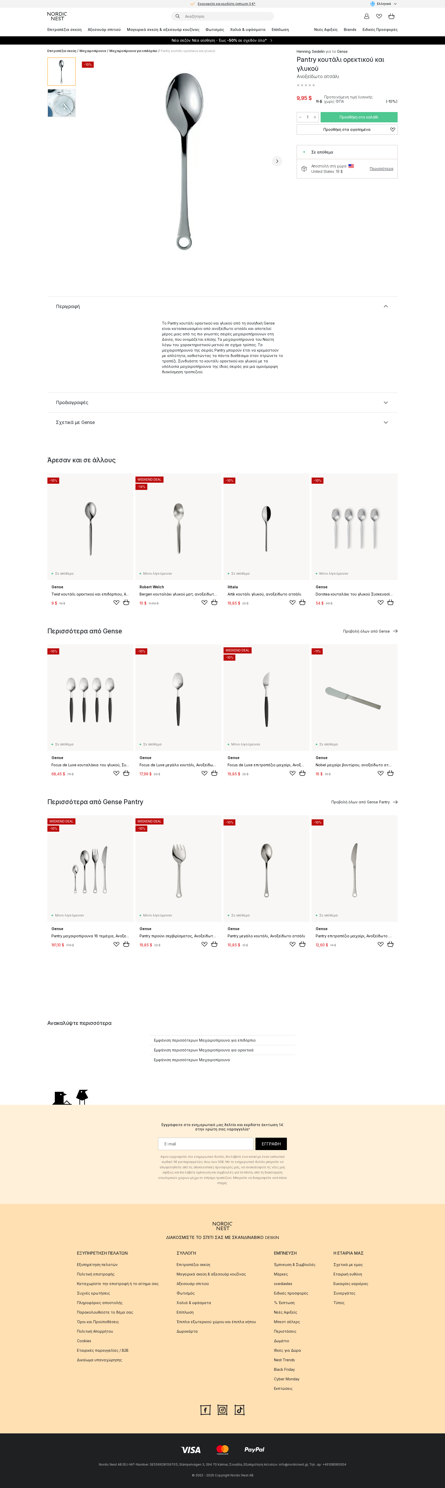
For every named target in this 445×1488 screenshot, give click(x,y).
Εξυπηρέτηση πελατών (97, 1264)
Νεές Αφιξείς (326, 29)
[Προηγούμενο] (93, 161)
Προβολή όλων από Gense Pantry (360, 802)
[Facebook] (205, 1409)
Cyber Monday (286, 1379)
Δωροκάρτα (187, 1331)
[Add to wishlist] (116, 602)
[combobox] (384, 4)
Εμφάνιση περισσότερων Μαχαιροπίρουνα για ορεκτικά (204, 1050)
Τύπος (339, 1302)
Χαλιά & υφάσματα (248, 29)
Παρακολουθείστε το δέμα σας (105, 1312)
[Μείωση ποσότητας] (300, 117)
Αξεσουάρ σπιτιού (104, 29)
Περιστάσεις (285, 1331)
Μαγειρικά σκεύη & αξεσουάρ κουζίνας (163, 29)
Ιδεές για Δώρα (287, 1350)
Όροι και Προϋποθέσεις (98, 1322)
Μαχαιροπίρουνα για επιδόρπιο (133, 51)
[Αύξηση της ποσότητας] (315, 117)
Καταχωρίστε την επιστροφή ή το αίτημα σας (118, 1283)
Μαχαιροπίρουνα (93, 51)
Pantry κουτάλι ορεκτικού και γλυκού (188, 51)
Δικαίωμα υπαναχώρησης (99, 1360)
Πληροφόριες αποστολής (100, 1302)
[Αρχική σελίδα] (57, 16)
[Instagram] (222, 1409)
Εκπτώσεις (283, 1388)
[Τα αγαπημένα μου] (379, 16)
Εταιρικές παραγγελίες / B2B (103, 1350)
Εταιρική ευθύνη (347, 1274)
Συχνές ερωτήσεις (93, 1293)
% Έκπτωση (284, 1302)
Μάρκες (281, 1274)
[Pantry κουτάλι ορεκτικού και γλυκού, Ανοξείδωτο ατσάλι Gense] (185, 160)
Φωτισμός (215, 29)
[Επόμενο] (277, 161)
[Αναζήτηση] (177, 16)
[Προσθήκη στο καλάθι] (126, 602)
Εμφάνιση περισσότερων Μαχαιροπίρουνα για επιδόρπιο (205, 1040)
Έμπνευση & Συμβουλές (294, 1264)
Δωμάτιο (281, 1341)
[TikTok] (239, 1409)
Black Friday (284, 1369)
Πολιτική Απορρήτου (95, 1331)
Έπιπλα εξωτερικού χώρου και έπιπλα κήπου (216, 1322)
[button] (306, 85)
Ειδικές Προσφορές (380, 29)
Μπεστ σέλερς (287, 1322)
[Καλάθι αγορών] (391, 16)
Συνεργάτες (344, 1293)
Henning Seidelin (311, 51)
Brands (350, 29)
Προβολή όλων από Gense (366, 631)
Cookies (84, 1341)
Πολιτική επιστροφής (96, 1274)
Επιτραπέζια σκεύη (64, 29)
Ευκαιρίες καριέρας (350, 1283)
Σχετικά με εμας (348, 1264)
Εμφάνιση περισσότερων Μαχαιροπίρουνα (192, 1060)
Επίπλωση (280, 29)
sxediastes (283, 1283)
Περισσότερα (381, 168)
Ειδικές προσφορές (291, 1293)
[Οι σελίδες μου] (367, 16)
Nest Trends (284, 1360)
